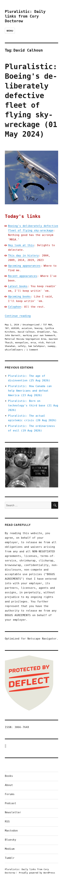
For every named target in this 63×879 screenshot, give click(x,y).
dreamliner (43, 332)
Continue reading (18, 315)
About (9, 785)
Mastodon (11, 830)
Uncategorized (31, 324)
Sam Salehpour (36, 346)
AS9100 (15, 328)
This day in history (23, 255)
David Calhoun (26, 332)
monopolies (21, 342)
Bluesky (10, 839)
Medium (10, 848)
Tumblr (10, 857)
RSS (7, 821)
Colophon (14, 306)
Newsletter (13, 812)
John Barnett (12, 335)
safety (22, 346)
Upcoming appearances (24, 265)
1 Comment (32, 349)
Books (9, 775)
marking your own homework (39, 335)
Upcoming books (19, 296)
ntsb (41, 342)
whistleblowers (14, 349)
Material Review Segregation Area (25, 339)
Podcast (10, 803)
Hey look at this (21, 245)
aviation (27, 328)
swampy (51, 346)
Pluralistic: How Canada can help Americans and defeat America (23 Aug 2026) (30, 391)
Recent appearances (22, 276)
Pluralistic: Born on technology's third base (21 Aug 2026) (33, 405)
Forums (10, 794)
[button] (31, 467)
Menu (10, 30)
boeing (38, 328)
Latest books (17, 286)
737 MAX (47, 324)
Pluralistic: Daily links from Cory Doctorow (25, 16)
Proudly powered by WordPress (37, 873)
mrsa (33, 342)
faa (55, 332)
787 (7, 328)
